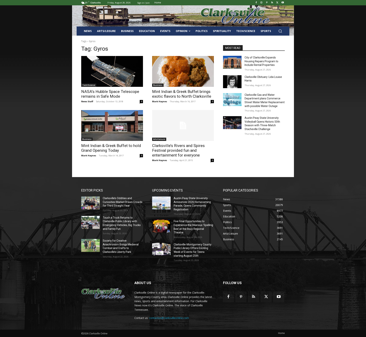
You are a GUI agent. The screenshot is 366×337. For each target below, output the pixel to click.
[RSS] (272, 3)
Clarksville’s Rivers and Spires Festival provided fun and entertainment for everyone (178, 150)
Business (157, 85)
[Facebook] (256, 3)
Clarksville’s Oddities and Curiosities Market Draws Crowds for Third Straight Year (122, 202)
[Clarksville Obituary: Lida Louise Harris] (232, 81)
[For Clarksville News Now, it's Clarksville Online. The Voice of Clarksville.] (103, 293)
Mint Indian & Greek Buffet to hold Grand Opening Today (111, 148)
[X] (277, 3)
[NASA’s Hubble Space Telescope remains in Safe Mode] (112, 71)
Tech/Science (88, 85)
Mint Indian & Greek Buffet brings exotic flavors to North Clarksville (181, 94)
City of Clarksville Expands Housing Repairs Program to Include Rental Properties (261, 61)
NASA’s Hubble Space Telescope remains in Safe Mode (110, 94)
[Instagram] (261, 3)
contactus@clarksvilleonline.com (169, 318)
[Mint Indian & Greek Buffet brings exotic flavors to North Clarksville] (183, 71)
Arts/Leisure (159, 139)
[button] (280, 31)
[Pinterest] (267, 3)
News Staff (87, 101)
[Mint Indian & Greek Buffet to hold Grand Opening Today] (112, 125)
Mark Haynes (159, 101)
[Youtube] (282, 3)
